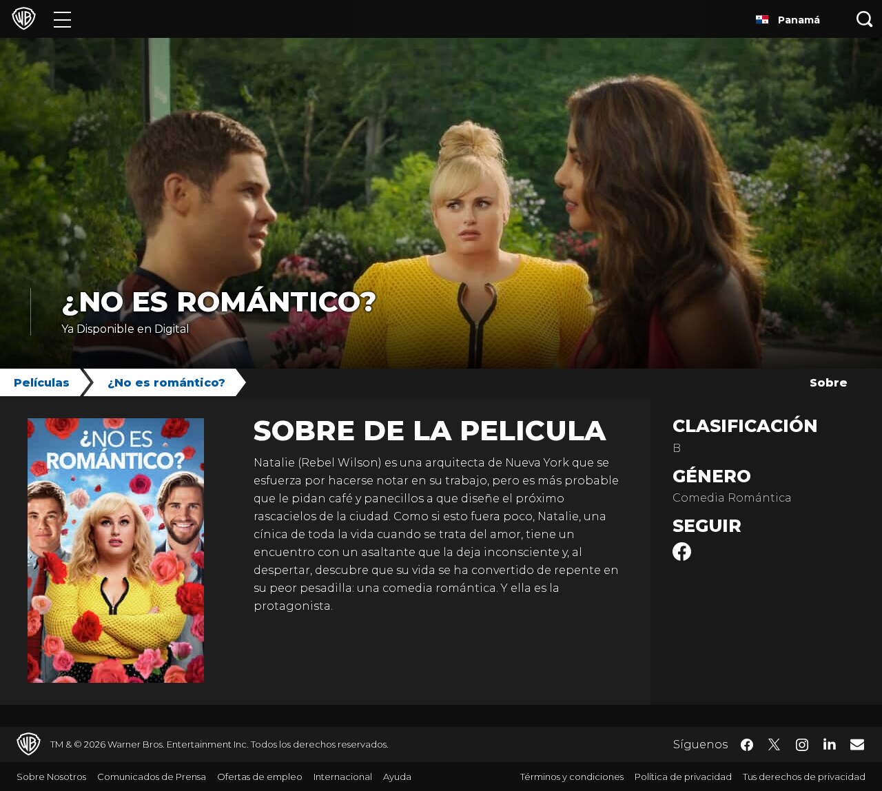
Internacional (343, 776)
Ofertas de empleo (259, 776)
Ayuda (397, 776)
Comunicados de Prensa (151, 776)
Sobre (829, 382)
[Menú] (62, 19)
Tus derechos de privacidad (804, 776)
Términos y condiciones (572, 776)
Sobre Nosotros (51, 776)
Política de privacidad (683, 776)
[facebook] (682, 557)
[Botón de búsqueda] (865, 19)
